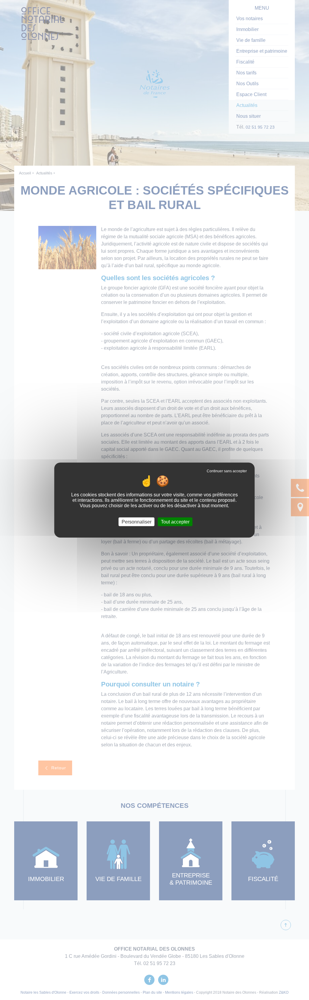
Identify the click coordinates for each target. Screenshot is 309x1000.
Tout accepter (175, 521)
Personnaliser (136, 521)
